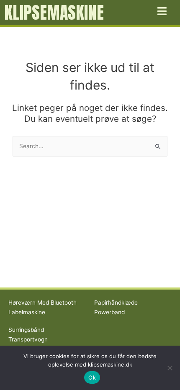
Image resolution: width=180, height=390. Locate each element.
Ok (92, 377)
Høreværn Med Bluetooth (42, 302)
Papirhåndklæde (116, 302)
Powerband (109, 312)
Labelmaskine (26, 312)
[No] (169, 368)
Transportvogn (28, 339)
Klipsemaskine (54, 12)
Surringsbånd (26, 329)
